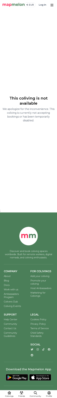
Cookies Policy (38, 319)
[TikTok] (43, 349)
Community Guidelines (10, 334)
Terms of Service (39, 328)
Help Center (10, 319)
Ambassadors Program (11, 296)
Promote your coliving (38, 282)
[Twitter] (32, 349)
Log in (42, 4)
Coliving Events (12, 306)
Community (10, 324)
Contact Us (10, 328)
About (7, 276)
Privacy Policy (38, 324)
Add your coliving (39, 276)
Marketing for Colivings (37, 294)
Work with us (11, 289)
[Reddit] (32, 355)
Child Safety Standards (37, 334)
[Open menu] (51, 5)
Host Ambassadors (40, 288)
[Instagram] (37, 349)
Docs (7, 285)
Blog (6, 280)
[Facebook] (49, 349)
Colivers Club (11, 301)
